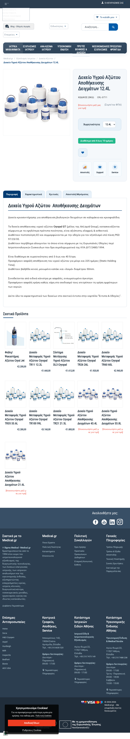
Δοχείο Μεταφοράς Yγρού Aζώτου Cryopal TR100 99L (39, 417)
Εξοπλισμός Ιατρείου (25, 58)
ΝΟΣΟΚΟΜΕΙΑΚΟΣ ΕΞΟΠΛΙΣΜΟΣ (101, 48)
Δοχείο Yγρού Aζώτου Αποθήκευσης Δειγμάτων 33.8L (111, 417)
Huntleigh (6, 646)
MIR (4, 650)
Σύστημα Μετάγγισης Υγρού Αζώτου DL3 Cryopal (61, 358)
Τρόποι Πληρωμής (114, 547)
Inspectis (6, 655)
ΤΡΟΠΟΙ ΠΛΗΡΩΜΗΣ (12, 16)
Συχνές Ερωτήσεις (114, 563)
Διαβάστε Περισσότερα (13, 606)
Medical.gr (8, 58)
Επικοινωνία (48, 556)
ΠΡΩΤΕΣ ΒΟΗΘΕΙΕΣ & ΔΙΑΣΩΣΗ (81, 49)
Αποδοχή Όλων (31, 723)
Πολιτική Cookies (44, 716)
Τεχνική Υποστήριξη (115, 559)
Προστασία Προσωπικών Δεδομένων (80, 554)
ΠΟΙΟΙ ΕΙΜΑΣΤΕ (9, 9)
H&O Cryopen (8, 637)
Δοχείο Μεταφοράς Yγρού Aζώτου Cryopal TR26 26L (88, 358)
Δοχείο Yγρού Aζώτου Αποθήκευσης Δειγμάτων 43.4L (87, 417)
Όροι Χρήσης (80, 547)
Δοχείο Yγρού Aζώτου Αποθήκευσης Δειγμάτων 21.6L (15, 478)
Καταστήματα (48, 551)
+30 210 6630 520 (55, 647)
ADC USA (6, 668)
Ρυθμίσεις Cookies (31, 730)
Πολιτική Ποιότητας (51, 547)
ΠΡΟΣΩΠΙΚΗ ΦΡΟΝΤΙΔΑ (115, 48)
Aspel (4, 642)
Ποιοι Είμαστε (48, 542)
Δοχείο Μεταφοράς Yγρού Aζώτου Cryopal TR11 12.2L (39, 358)
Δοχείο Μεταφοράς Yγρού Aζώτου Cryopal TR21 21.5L (64, 417)
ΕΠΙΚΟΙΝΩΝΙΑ (9, 19)
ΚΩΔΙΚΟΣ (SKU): (86, 97)
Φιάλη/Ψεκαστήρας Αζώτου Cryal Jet (14, 356)
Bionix (5, 664)
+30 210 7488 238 (119, 657)
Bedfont (6, 659)
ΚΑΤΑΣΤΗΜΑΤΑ (9, 13)
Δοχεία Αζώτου (46, 58)
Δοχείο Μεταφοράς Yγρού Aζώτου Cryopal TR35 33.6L (15, 417)
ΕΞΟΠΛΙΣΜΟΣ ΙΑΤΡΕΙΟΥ (29, 48)
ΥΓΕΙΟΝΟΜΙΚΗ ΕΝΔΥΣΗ (64, 48)
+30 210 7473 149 (87, 656)
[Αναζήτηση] (113, 27)
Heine (5, 628)
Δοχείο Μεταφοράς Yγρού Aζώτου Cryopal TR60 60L (112, 358)
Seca (4, 633)
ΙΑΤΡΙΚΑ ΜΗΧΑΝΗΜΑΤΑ (13, 48)
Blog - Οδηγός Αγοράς (20, 26)
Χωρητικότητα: (91, 124)
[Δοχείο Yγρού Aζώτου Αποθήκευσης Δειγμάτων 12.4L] (36, 102)
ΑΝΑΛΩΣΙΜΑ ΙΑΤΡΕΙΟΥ (46, 48)
